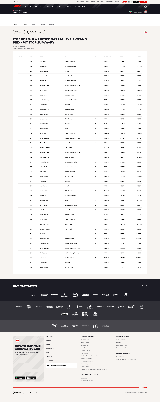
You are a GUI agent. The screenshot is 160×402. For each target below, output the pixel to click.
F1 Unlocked (80, 6)
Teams (68, 6)
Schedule (27, 6)
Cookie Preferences (87, 380)
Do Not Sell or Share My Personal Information (94, 369)
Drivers (59, 6)
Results (38, 6)
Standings (49, 6)
